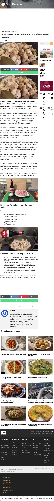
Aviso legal (50, 468)
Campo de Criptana (48, 450)
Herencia (46, 459)
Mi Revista (35, 455)
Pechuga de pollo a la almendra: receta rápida (43, 72)
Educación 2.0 (36, 442)
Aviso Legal (19, 496)
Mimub (2, 457)
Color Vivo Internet (10, 467)
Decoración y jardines (7, 490)
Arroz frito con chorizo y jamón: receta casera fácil (11, 378)
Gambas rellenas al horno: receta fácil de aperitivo (39, 354)
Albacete (46, 443)
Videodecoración (4, 449)
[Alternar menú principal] (51, 4)
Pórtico (2, 459)
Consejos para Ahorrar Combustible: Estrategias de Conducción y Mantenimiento (40, 401)
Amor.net (24, 447)
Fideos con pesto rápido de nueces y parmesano (38, 378)
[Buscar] (51, 43)
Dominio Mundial (37, 443)
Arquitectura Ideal (5, 447)
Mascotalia (35, 450)
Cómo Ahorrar (36, 452)
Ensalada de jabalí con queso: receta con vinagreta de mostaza (12, 401)
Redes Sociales (15, 450)
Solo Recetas (25, 442)
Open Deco (3, 443)
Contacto (43, 434)
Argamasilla (46, 448)
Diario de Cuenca (48, 453)
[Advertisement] (27, 19)
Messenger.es (15, 443)
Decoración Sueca (5, 445)
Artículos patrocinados (35, 433)
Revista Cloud (15, 452)
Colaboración (5, 31)
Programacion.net (16, 442)
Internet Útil (14, 454)
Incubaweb (14, 447)
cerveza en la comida (15, 170)
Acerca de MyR (49, 434)
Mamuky (24, 449)
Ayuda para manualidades (8, 489)
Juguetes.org (36, 447)
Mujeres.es (24, 450)
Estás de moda (25, 443)
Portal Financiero (37, 454)
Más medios (5, 494)
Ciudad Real (46, 452)
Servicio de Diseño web (47, 433)
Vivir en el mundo (26, 452)
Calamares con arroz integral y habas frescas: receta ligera (13, 425)
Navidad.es (35, 445)
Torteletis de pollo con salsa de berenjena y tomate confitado (40, 425)
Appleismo (14, 445)
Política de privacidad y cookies (41, 468)
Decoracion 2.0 (4, 442)
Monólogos (35, 449)
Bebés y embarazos (26, 445)
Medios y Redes (49, 431)
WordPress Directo (16, 449)
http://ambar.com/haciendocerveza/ (10, 165)
